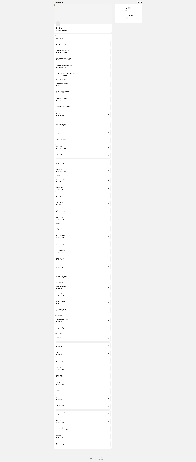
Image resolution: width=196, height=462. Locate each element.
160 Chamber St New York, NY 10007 (128, 19)
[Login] (141, 2)
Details (61, 44)
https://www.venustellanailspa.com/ (64, 30)
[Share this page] (138, 2)
